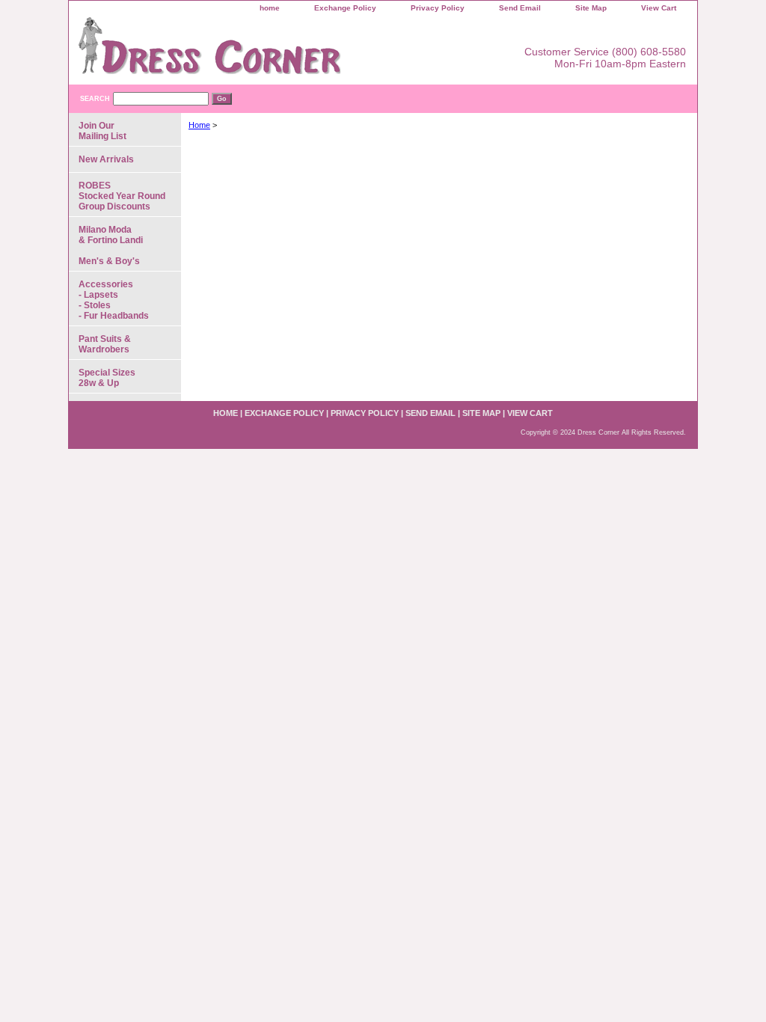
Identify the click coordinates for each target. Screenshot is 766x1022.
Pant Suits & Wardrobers (105, 344)
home (270, 8)
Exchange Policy (345, 8)
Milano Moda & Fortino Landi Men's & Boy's (111, 245)
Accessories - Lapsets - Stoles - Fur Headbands (114, 300)
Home (199, 124)
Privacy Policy (438, 8)
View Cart (658, 8)
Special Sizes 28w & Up (107, 377)
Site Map (591, 8)
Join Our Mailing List (102, 130)
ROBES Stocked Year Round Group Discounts (122, 196)
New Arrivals (106, 159)
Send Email (520, 8)
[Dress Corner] (256, 51)
